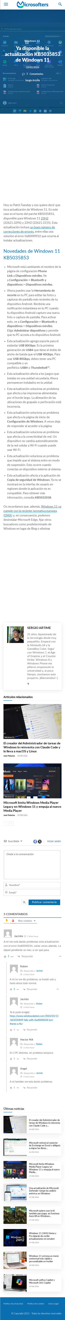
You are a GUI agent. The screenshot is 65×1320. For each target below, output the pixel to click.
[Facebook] (22, 125)
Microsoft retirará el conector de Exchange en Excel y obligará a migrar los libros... (44, 1146)
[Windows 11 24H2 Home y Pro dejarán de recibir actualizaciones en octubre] (15, 1237)
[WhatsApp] (37, 125)
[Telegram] (53, 125)
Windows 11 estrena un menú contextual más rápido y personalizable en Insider (44, 1259)
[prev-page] (5, 823)
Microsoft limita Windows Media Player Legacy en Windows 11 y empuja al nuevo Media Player (32, 807)
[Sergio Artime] (15, 656)
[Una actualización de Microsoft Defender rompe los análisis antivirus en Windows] (15, 1192)
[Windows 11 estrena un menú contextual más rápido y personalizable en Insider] (15, 1260)
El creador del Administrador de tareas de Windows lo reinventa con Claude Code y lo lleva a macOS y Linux (31, 747)
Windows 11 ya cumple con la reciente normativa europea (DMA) (32, 511)
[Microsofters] (32, 4)
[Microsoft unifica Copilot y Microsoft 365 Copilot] (15, 1283)
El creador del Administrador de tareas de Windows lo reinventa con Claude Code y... (44, 1123)
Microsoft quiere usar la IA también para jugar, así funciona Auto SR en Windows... (44, 1213)
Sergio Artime (32, 80)
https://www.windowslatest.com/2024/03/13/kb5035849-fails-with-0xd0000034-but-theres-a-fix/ (34, 1020)
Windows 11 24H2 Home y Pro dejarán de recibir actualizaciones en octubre (42, 1236)
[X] (30, 125)
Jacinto (39, 971)
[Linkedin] (45, 125)
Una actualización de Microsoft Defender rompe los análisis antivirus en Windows (44, 1191)
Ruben (39, 1004)
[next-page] (11, 823)
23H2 (44, 218)
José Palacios (9, 756)
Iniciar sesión (54, 841)
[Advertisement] (32, 166)
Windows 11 (32, 41)
